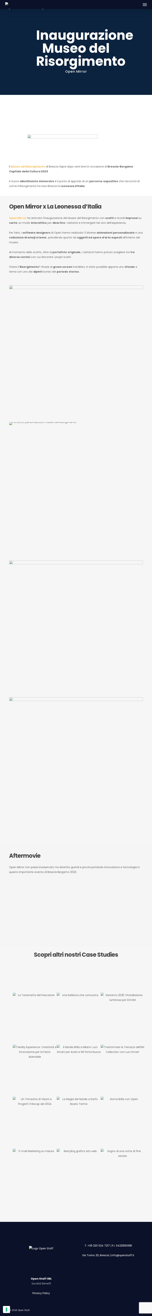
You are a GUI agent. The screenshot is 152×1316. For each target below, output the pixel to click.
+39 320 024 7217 (98, 1245)
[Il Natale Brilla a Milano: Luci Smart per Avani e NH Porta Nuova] (79, 1071)
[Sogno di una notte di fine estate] (123, 1175)
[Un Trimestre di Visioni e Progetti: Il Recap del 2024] (35, 1123)
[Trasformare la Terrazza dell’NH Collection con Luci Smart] (123, 1071)
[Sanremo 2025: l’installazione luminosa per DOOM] (123, 1019)
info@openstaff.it (122, 1255)
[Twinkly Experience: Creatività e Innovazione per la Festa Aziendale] (35, 1071)
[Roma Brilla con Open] (123, 1123)
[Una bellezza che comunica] (79, 1019)
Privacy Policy (41, 1293)
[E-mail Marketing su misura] (35, 1175)
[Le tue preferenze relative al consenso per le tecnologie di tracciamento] (6, 1309)
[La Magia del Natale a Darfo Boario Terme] (79, 1123)
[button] (145, 4)
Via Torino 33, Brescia (95, 1255)
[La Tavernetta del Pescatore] (35, 1019)
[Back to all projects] (19, 53)
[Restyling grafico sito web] (79, 1175)
